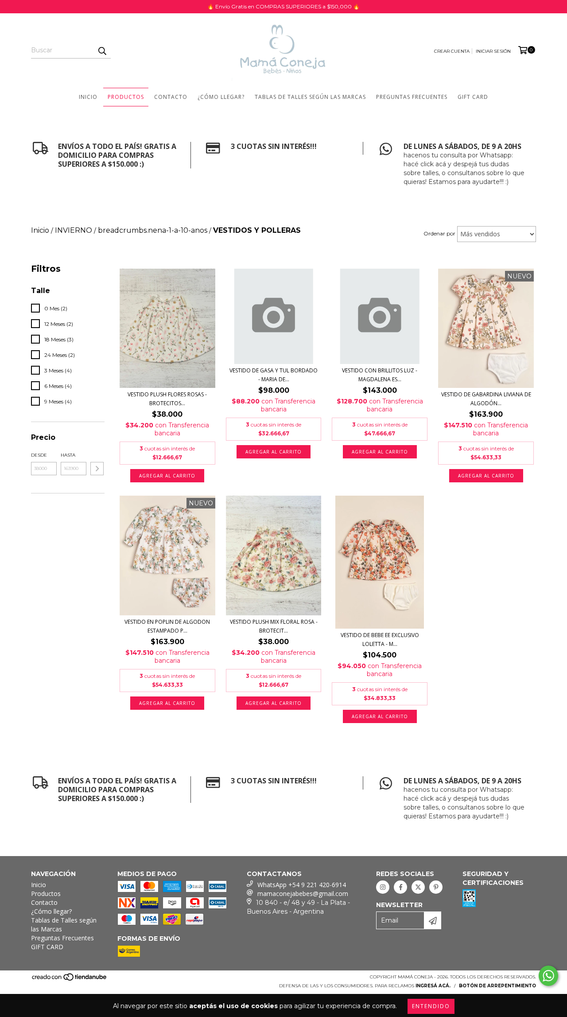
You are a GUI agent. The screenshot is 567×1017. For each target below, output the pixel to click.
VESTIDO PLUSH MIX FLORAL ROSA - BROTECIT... (274, 626)
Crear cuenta (452, 51)
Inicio (88, 97)
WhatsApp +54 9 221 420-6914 (301, 884)
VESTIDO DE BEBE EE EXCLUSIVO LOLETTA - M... (380, 639)
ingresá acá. (433, 986)
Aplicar (97, 468)
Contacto (170, 97)
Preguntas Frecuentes (411, 97)
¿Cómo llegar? (221, 97)
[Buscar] (102, 51)
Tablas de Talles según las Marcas (310, 97)
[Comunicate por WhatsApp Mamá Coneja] (548, 976)
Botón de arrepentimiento (497, 986)
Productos (126, 97)
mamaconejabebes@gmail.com (302, 893)
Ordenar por (439, 233)
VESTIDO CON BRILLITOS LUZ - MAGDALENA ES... (379, 375)
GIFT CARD (473, 97)
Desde (39, 455)
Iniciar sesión (493, 51)
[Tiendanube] (70, 980)
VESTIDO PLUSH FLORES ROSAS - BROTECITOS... (167, 399)
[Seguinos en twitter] (418, 887)
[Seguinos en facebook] (400, 887)
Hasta (68, 455)
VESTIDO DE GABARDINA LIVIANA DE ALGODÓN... (486, 399)
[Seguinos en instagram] (382, 887)
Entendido (431, 1006)
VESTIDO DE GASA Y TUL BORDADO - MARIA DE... (273, 375)
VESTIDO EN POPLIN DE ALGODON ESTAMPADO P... (167, 626)
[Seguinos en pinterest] (436, 887)
